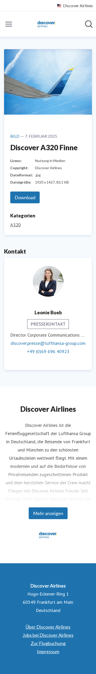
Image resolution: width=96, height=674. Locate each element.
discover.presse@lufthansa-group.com (48, 343)
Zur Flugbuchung (48, 643)
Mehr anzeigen (48, 513)
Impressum (48, 651)
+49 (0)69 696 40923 (48, 351)
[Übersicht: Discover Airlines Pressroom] (46, 24)
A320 (15, 225)
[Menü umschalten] (8, 24)
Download (25, 197)
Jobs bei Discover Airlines (48, 635)
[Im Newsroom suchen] (89, 24)
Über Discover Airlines (48, 627)
